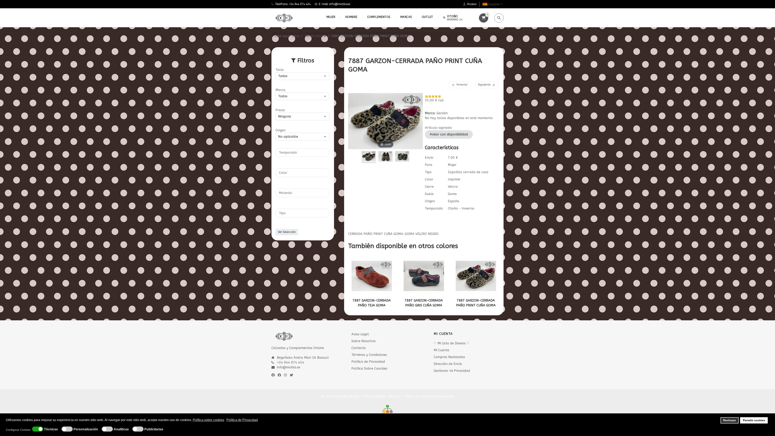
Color (429, 179)
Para (428, 165)
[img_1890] (369, 157)
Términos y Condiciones (369, 355)
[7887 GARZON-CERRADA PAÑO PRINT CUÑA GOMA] (476, 276)
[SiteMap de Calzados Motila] (387, 409)
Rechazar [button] (729, 420)
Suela (429, 194)
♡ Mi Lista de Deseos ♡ (451, 343)
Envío (429, 157)
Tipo (428, 172)
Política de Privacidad (368, 362)
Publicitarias (153, 429)
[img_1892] (402, 157)
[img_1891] (385, 157)
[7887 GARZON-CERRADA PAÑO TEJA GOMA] (371, 276)
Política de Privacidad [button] (242, 420)
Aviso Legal (360, 334)
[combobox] (302, 152)
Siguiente (486, 85)
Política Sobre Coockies (369, 368)
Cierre (429, 187)
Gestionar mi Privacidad (452, 371)
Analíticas (121, 429)
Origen (430, 201)
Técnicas (51, 429)
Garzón (442, 113)
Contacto (358, 348)
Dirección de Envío (448, 364)
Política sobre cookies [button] (208, 420)
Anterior (459, 85)
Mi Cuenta (441, 350)
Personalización (85, 429)
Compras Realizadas (449, 357)
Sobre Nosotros (363, 341)
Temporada (434, 208)
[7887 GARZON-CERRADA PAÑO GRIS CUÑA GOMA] (423, 276)
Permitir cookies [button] (754, 420)
